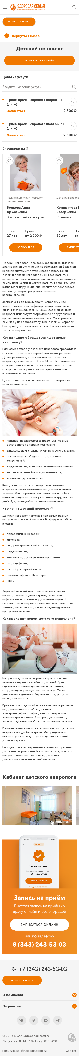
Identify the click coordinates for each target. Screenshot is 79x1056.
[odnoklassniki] (33, 1020)
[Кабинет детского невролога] (37, 805)
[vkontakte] (21, 1020)
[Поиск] (74, 6)
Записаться (16, 111)
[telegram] (57, 1020)
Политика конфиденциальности (24, 1051)
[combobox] (39, 87)
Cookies (71, 1051)
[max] (45, 1020)
